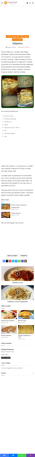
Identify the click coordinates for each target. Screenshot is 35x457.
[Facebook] (4, 261)
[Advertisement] (17, 19)
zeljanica (24, 255)
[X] (7, 261)
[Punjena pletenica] (9, 329)
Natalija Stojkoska (7, 349)
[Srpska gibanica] (5, 215)
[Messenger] (16, 261)
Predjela (25, 36)
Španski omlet (22, 320)
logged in (10, 368)
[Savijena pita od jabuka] (9, 314)
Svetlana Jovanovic (11, 47)
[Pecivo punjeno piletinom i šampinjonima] (5, 207)
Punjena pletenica (6, 335)
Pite (20, 36)
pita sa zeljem (12, 255)
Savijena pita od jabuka (7, 320)
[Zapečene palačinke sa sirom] (26, 329)
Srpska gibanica (16, 213)
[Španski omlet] (26, 314)
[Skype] (13, 261)
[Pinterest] (10, 261)
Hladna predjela (11, 36)
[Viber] (22, 261)
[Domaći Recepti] (10, 3)
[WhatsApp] (19, 261)
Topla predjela (17, 39)
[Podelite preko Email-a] (25, 261)
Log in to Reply (6, 357)
